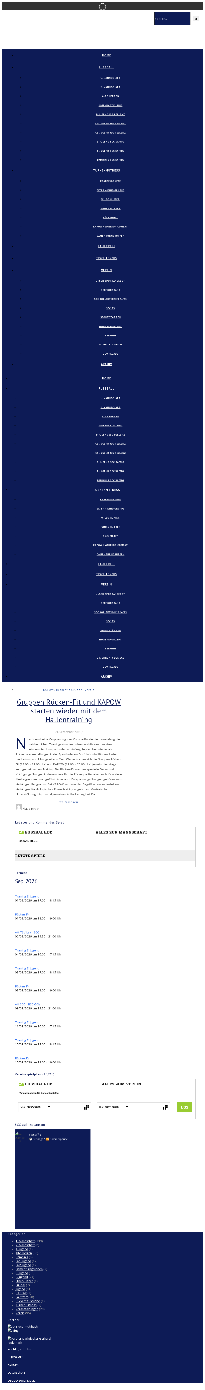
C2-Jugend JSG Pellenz (110, 132)
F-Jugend (22, 1277)
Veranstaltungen (27, 1309)
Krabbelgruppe (110, 180)
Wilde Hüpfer (110, 199)
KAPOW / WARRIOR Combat (110, 226)
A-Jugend (22, 1249)
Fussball (106, 67)
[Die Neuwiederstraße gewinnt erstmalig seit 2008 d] (83, 1160)
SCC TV (110, 308)
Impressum (15, 1356)
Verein (106, 270)
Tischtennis (106, 258)
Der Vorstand (110, 289)
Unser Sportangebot (110, 280)
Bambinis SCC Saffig (110, 159)
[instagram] (11, 1388)
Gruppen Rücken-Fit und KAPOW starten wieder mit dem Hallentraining (69, 710)
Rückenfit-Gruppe (69, 690)
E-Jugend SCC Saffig (110, 141)
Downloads (110, 353)
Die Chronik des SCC (110, 344)
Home (106, 55)
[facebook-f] (9, 1388)
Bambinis (22, 1257)
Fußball (20, 1285)
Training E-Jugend (27, 896)
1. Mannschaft (110, 77)
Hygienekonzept (110, 326)
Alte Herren (110, 96)
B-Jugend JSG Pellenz (110, 114)
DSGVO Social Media (21, 1380)
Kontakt (13, 1364)
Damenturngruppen (111, 235)
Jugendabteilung (111, 105)
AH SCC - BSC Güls (27, 1004)
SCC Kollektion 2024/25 (110, 298)
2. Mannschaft (110, 87)
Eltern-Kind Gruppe (110, 190)
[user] (16, 1388)
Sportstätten (110, 317)
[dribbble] (14, 1388)
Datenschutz (16, 1372)
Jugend (20, 1289)
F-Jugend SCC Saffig (110, 150)
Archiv (106, 364)
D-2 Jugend (23, 1265)
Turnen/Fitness (106, 170)
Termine (111, 335)
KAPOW (48, 690)
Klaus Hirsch (31, 809)
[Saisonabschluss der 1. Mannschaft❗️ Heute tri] (68, 1203)
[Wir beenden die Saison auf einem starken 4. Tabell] (52, 1164)
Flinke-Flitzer (24, 1281)
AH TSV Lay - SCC (27, 932)
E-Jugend (22, 1273)
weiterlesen (68, 802)
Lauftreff (106, 246)
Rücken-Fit (110, 217)
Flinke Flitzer (110, 208)
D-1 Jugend (23, 1261)
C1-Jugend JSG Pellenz (110, 123)
